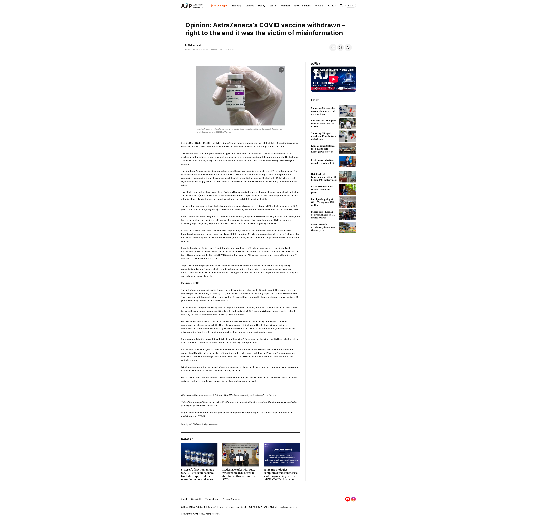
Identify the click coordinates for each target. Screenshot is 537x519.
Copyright (196, 499)
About (184, 499)
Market (250, 5)
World (273, 5)
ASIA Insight (220, 5)
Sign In (350, 5)
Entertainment (302, 5)
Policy (261, 5)
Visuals (319, 5)
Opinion (285, 5)
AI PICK (332, 5)
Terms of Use (211, 499)
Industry (236, 5)
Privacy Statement (232, 499)
